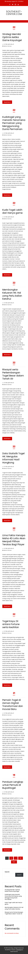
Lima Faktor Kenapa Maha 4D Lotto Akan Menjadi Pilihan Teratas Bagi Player (13, 540)
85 (20, 858)
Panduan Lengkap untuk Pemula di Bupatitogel (12, 785)
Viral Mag (18, 949)
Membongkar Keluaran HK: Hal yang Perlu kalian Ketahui (12, 294)
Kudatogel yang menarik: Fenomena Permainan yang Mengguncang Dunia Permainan (13, 123)
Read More (7, 102)
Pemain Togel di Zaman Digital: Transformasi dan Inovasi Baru (12, 704)
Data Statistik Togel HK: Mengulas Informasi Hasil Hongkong (13, 458)
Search (7, 872)
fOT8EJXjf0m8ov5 (9, 44)
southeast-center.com (14, 13)
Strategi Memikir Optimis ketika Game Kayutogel (12, 37)
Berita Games (8, 46)
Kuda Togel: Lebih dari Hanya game (12, 211)
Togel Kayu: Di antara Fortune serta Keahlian (11, 624)
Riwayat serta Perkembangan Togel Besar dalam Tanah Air (13, 374)
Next (14, 862)
